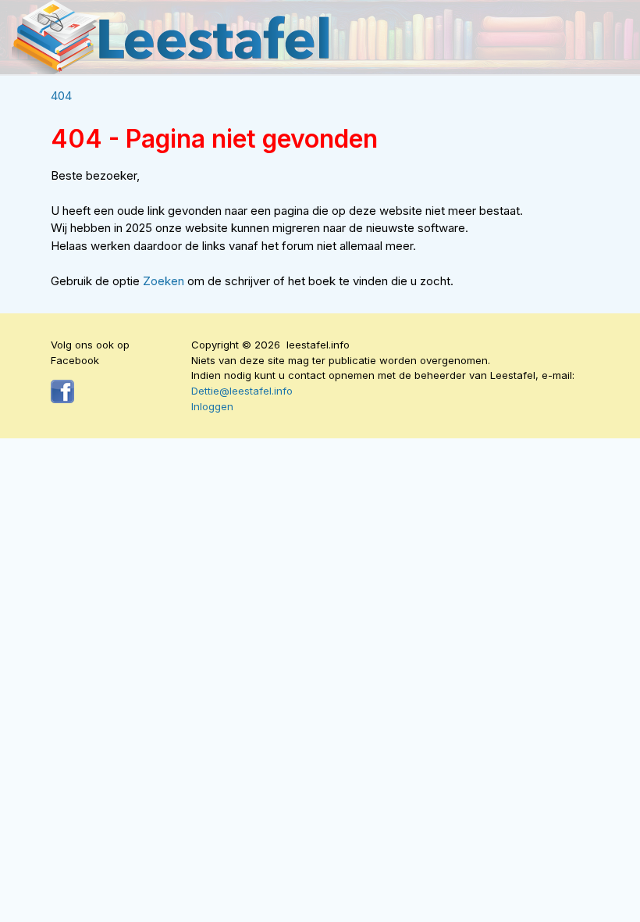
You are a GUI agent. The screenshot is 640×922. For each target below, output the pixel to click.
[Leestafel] (172, 37)
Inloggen (212, 406)
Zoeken (165, 280)
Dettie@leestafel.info (242, 390)
